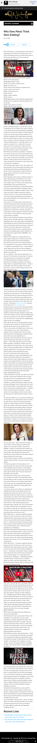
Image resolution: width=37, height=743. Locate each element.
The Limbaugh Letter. (20, 305)
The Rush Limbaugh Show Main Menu (13, 8)
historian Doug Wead (21, 303)
